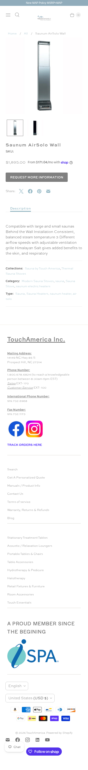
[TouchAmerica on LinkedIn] (40, 740)
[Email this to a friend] (50, 191)
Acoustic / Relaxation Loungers (29, 546)
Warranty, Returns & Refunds (28, 510)
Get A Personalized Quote (26, 477)
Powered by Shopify (59, 733)
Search (12, 469)
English (15, 685)
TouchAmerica (35, 733)
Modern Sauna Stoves (38, 281)
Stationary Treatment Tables (27, 538)
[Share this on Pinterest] (41, 191)
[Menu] (8, 14)
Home (12, 33)
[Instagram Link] (34, 437)
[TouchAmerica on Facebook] (20, 740)
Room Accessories (20, 594)
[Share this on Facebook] (32, 191)
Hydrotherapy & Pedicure (25, 570)
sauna (59, 281)
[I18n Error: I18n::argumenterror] (15, 128)
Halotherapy (16, 578)
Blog (10, 518)
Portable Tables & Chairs (25, 554)
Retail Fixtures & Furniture (26, 586)
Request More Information (36, 177)
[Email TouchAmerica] (10, 740)
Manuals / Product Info (23, 486)
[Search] (17, 14)
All (26, 33)
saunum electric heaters (33, 286)
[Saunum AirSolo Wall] (44, 75)
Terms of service (18, 502)
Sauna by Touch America (42, 268)
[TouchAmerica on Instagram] (30, 740)
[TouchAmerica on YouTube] (50, 740)
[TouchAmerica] (44, 18)
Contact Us (15, 494)
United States (28, 698)
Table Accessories (20, 562)
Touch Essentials (19, 602)
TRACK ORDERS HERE (25, 445)
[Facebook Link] (16, 437)
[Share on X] (23, 191)
